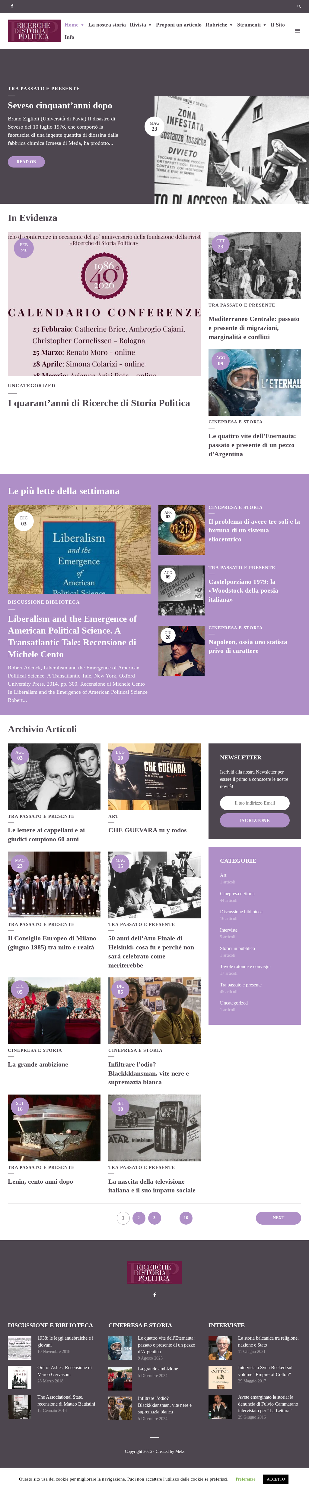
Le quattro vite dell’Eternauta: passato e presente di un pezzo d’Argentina (252, 444)
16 (186, 1218)
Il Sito (278, 25)
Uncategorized (32, 385)
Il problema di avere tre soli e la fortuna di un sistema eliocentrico (254, 530)
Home (71, 25)
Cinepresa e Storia (236, 421)
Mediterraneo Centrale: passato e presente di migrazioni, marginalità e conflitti (254, 327)
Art (113, 816)
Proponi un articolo (179, 25)
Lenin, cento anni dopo (40, 1181)
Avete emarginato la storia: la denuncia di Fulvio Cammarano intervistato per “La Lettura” (268, 1403)
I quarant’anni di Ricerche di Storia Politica (99, 402)
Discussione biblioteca (44, 602)
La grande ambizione (38, 1064)
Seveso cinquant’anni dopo (60, 105)
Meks (179, 1451)
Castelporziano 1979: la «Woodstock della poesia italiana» (243, 590)
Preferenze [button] (246, 1479)
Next (279, 1218)
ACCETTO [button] (276, 1479)
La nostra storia (107, 25)
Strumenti (249, 25)
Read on (26, 161)
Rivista (138, 25)
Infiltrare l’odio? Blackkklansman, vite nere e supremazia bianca (148, 1073)
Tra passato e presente (44, 88)
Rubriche (216, 25)
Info (69, 37)
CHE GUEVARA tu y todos (147, 830)
